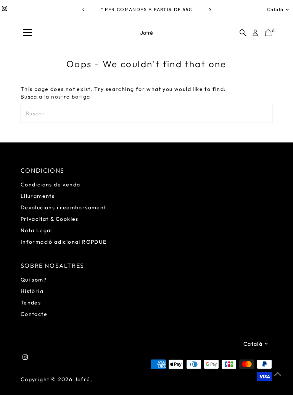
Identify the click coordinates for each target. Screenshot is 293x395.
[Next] (209, 9)
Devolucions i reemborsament (63, 207)
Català (275, 9)
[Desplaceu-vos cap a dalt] (277, 374)
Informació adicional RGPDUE (64, 241)
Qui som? (34, 279)
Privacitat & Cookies (50, 218)
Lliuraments (38, 196)
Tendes (31, 302)
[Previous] (83, 9)
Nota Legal (36, 230)
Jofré (82, 379)
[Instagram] (4, 9)
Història (32, 291)
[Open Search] (243, 32)
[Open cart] (268, 32)
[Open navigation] (27, 32)
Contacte (34, 314)
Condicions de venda (50, 184)
